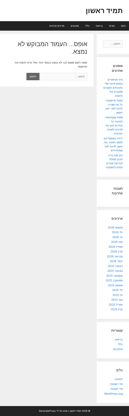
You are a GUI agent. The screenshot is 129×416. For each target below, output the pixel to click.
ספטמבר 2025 (114, 280)
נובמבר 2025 (115, 270)
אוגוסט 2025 (115, 285)
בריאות (99, 25)
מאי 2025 (117, 299)
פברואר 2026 (115, 256)
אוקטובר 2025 (114, 275)
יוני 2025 (117, 295)
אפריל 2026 (116, 246)
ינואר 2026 (116, 261)
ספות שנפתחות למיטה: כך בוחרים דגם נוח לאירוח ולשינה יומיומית (114, 125)
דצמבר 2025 (115, 266)
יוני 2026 (117, 237)
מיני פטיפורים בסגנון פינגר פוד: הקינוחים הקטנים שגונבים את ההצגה (113, 87)
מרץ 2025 (117, 309)
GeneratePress (47, 410)
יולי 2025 (117, 290)
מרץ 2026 (117, 251)
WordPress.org (113, 393)
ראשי (123, 25)
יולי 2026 (117, 232)
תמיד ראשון (104, 10)
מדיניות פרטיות (56, 25)
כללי (87, 25)
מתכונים (75, 25)
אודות (112, 25)
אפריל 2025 (116, 304)
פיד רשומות (116, 384)
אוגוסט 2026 (115, 227)
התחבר (118, 379)
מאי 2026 (117, 241)
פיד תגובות (117, 388)
